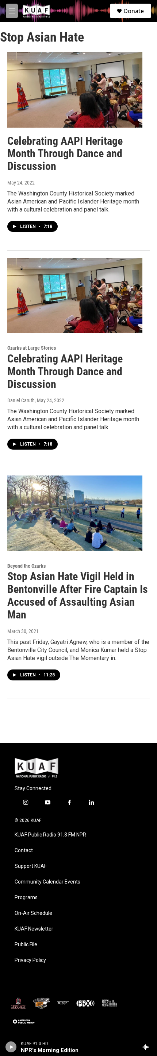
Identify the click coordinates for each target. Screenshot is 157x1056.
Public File (26, 944)
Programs (26, 897)
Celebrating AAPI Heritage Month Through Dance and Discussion (65, 154)
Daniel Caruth (21, 400)
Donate (133, 11)
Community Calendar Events (47, 882)
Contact (24, 850)
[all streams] (147, 1047)
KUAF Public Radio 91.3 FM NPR (50, 835)
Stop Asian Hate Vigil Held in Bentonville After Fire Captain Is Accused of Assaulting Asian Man (77, 595)
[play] (11, 1047)
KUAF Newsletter (34, 929)
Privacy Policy (30, 960)
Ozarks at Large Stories (31, 348)
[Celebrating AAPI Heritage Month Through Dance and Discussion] (74, 89)
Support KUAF (31, 866)
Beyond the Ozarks (26, 566)
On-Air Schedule (33, 913)
